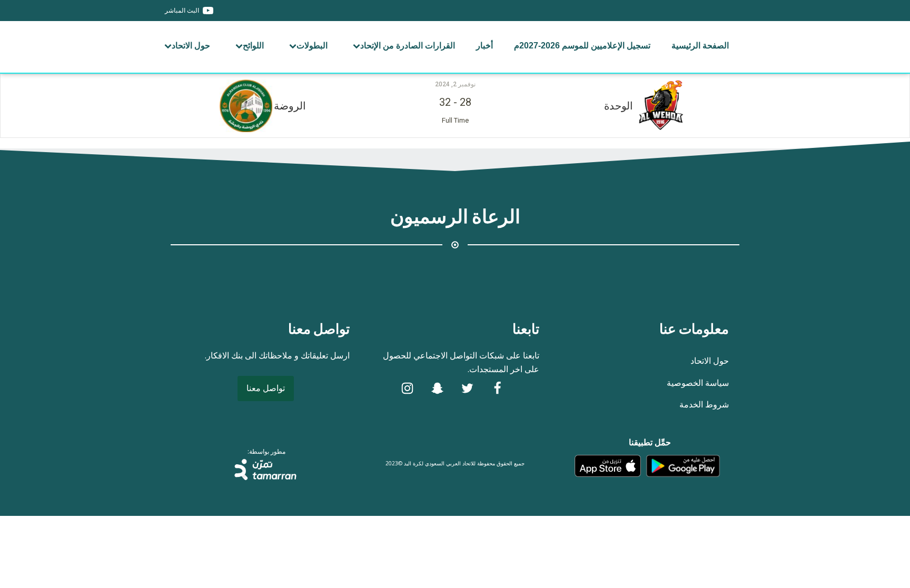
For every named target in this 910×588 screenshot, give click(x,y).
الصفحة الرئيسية (700, 45)
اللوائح (253, 45)
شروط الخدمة (704, 404)
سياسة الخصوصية (698, 382)
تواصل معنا (265, 388)
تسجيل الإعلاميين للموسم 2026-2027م (582, 45)
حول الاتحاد (191, 45)
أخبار (484, 45)
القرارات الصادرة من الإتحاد (407, 45)
